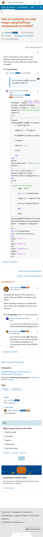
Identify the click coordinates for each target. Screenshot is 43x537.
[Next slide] (39, 7)
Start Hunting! (9, 488)
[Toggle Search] (35, 2)
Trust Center (5, 512)
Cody (32, 7)
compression (17, 389)
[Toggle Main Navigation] (40, 2)
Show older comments (33, 47)
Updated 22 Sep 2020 (25, 36)
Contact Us (5, 519)
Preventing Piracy (7, 515)
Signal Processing (7, 372)
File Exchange (22, 7)
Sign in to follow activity (33, 276)
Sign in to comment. (10, 262)
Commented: (8, 407)
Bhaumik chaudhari (16, 318)
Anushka (8, 33)
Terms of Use (33, 515)
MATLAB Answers (15, 2)
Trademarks (16, 512)
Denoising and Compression (11, 374)
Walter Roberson (19, 95)
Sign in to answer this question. (30, 271)
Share (20, 276)
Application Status (21, 515)
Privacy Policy (26, 512)
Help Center (35, 377)
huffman (5, 389)
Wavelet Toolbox (23, 372)
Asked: (6, 397)
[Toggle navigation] (2, 12)
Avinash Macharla (15, 91)
